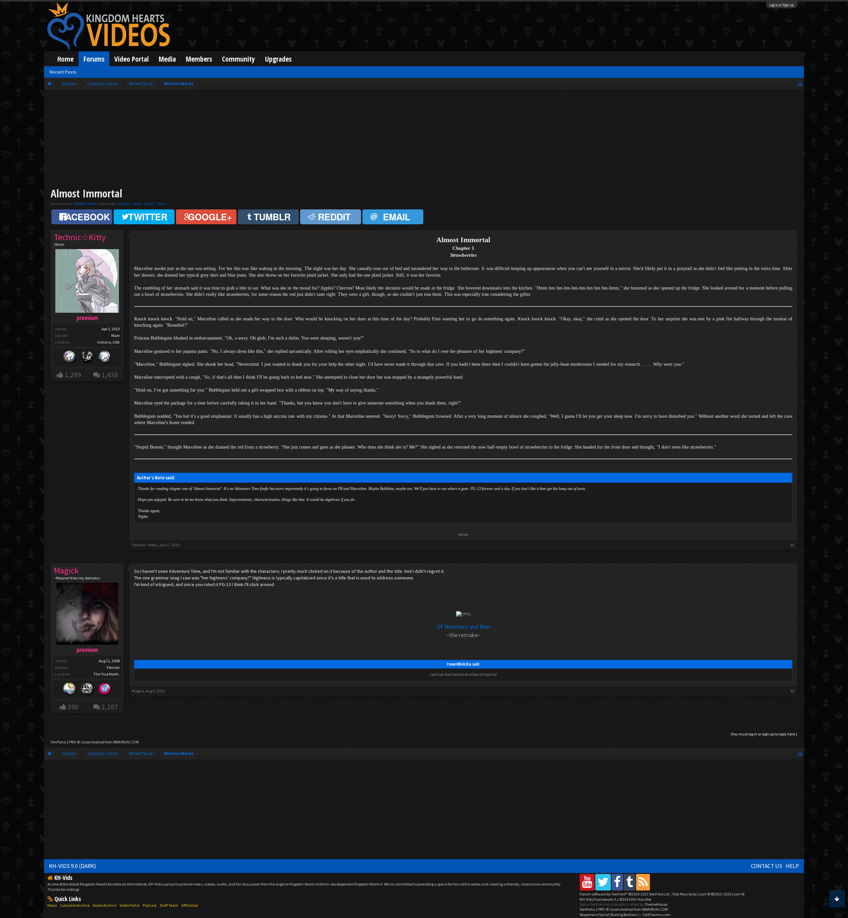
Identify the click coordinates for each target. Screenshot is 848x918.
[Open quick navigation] (800, 83)
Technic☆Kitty (129, 203)
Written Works (86, 203)
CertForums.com (656, 914)
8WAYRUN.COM (126, 741)
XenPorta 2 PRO (63, 741)
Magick (138, 690)
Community (238, 59)
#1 (793, 544)
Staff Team (169, 905)
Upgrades (278, 59)
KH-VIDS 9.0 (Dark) (72, 866)
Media (167, 59)
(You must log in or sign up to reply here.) (764, 733)
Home (65, 59)
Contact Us (766, 866)
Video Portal (131, 59)
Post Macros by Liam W (708, 893)
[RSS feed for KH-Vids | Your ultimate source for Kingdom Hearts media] (643, 882)
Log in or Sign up (781, 5)
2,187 (109, 706)
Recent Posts (63, 72)
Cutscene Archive (74, 905)
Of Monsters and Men (463, 626)
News (52, 905)
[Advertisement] (424, 139)
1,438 (109, 374)
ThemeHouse (655, 904)
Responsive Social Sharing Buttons (608, 914)
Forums (93, 59)
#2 (793, 690)
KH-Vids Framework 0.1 (615, 899)
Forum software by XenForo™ (625, 893)
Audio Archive (104, 905)
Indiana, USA (108, 342)
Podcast (149, 905)
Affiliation (190, 905)
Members (199, 59)
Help (792, 866)
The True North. (106, 674)
